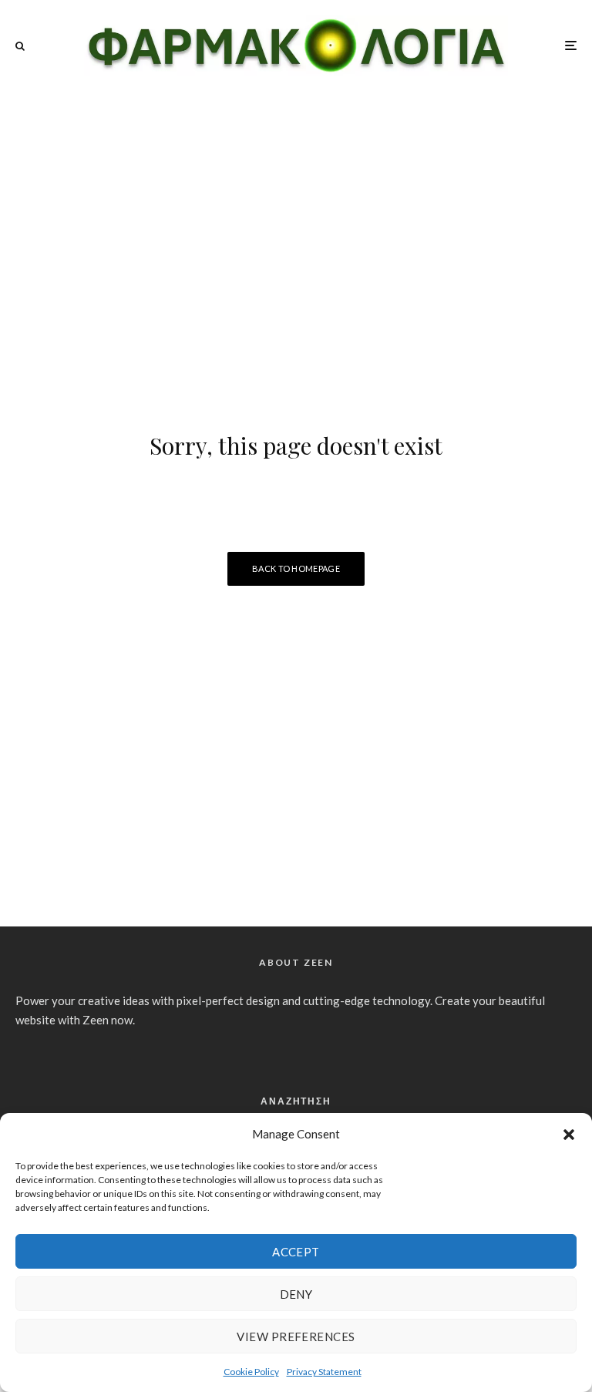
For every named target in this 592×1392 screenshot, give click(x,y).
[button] (569, 1134)
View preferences (296, 1336)
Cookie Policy (251, 1371)
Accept (296, 1252)
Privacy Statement (324, 1371)
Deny (296, 1294)
